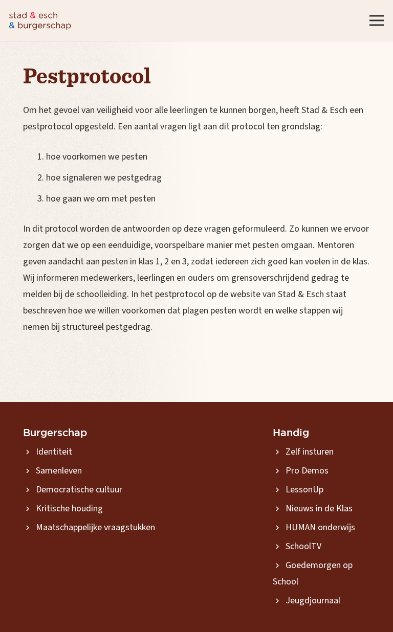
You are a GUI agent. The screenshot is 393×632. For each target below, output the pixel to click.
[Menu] (376, 20)
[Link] (40, 21)
